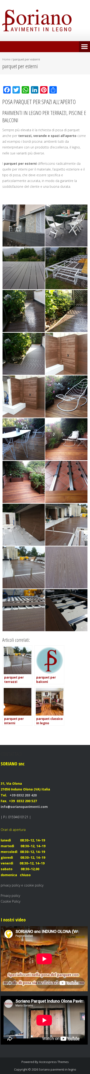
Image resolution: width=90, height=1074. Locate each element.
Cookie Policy (10, 901)
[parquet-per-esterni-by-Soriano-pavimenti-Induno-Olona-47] (66, 396)
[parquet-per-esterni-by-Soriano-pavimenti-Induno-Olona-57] (24, 226)
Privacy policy (10, 895)
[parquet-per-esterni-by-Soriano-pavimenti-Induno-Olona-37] (66, 610)
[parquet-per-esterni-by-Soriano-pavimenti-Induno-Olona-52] (66, 311)
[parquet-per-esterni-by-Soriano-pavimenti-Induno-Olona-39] (66, 567)
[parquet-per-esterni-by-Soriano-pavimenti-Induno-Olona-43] (66, 482)
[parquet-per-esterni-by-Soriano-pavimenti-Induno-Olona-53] (24, 311)
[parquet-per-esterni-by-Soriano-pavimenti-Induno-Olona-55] (24, 268)
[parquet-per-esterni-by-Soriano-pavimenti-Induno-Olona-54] (66, 268)
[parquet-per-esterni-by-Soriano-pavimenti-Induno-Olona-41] (66, 525)
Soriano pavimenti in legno (57, 1069)
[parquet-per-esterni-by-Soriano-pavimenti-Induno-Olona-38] (24, 610)
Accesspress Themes (54, 1062)
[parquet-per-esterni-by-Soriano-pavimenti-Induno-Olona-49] (66, 354)
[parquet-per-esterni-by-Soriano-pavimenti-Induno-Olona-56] (66, 226)
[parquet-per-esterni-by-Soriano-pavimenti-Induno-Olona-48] (24, 396)
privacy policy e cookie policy (22, 885)
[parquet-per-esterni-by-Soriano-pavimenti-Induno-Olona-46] (24, 439)
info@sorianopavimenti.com (24, 806)
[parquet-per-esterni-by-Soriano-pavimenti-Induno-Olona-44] (24, 482)
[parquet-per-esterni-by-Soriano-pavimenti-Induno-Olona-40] (24, 567)
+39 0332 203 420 (23, 795)
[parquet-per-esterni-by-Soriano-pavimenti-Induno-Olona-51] (24, 354)
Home (6, 59)
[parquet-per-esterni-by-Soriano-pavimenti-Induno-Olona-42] (24, 525)
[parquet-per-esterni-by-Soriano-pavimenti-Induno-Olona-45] (66, 439)
